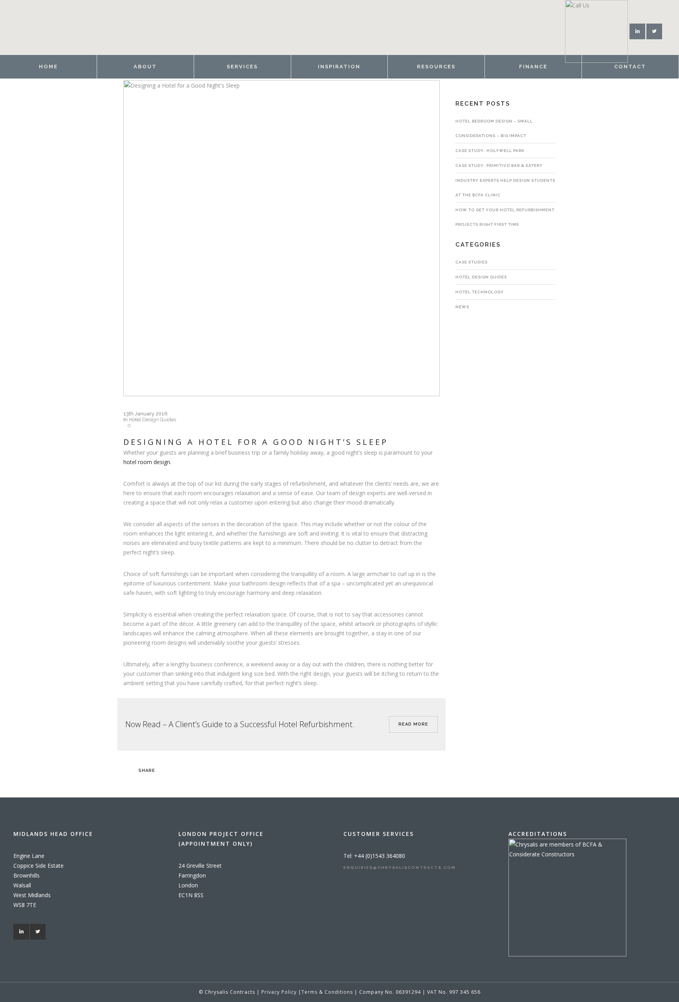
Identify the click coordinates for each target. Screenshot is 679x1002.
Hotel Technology (479, 292)
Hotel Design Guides (152, 419)
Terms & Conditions (327, 992)
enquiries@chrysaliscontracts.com (399, 867)
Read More (413, 724)
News (462, 307)
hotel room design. (147, 462)
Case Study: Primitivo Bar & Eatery (499, 165)
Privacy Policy (279, 992)
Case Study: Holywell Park (490, 150)
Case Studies (471, 262)
